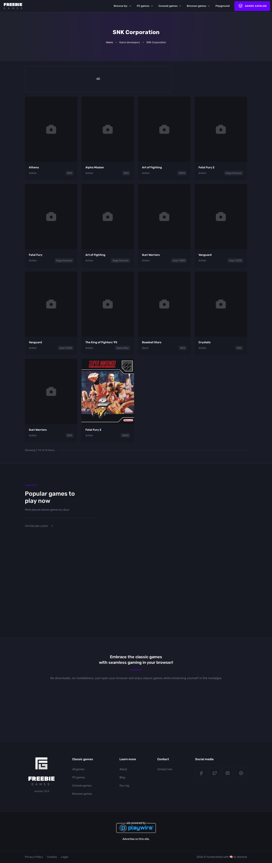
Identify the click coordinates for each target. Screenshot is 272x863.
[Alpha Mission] (107, 129)
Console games (168, 5)
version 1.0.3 (41, 791)
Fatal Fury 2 (206, 167)
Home (109, 42)
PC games (143, 5)
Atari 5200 (235, 260)
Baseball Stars (151, 342)
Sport (145, 347)
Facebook (201, 773)
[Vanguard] (221, 216)
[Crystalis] (221, 304)
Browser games (196, 5)
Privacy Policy (34, 857)
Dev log (124, 785)
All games (78, 769)
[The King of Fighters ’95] (107, 304)
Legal (64, 857)
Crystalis (204, 342)
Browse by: (121, 5)
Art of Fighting (152, 167)
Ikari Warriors (151, 255)
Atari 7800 (179, 260)
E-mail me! (241, 773)
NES (69, 173)
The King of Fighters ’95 (101, 342)
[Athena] (51, 129)
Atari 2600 (65, 347)
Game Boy (122, 347)
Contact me (164, 769)
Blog (122, 777)
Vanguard (205, 255)
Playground (222, 5)
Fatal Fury (35, 255)
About (123, 769)
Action (33, 173)
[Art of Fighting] (164, 129)
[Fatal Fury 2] (221, 129)
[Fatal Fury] (51, 216)
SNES (182, 173)
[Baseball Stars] (164, 304)
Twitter (214, 773)
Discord (227, 773)
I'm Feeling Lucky (36, 526)
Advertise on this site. (136, 839)
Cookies (52, 857)
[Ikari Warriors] (164, 216)
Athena (34, 167)
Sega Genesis (234, 173)
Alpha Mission (94, 167)
